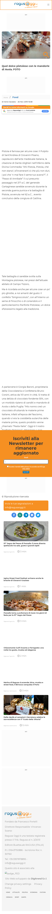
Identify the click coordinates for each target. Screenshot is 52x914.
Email (26, 457)
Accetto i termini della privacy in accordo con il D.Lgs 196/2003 (27, 468)
